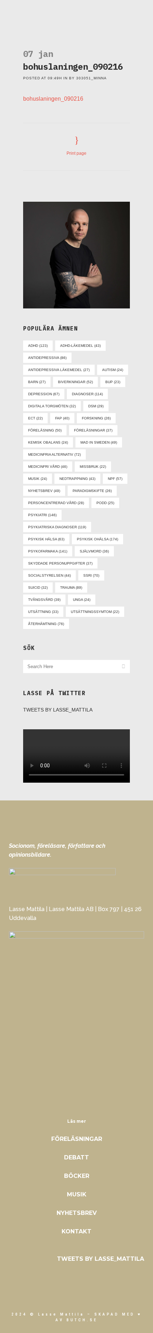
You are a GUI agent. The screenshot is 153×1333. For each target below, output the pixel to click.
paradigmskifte (92, 491)
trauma (71, 587)
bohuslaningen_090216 (53, 99)
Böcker (76, 1176)
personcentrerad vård (56, 503)
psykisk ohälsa (97, 539)
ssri (91, 575)
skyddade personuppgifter (60, 563)
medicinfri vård (47, 467)
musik (37, 479)
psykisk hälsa (46, 539)
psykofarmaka (47, 551)
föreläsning (45, 430)
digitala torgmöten (52, 406)
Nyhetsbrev (77, 1213)
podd (105, 503)
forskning (96, 418)
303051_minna (91, 78)
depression (43, 394)
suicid (38, 587)
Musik (76, 1194)
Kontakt (76, 1231)
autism (112, 370)
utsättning (43, 612)
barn (37, 382)
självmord (94, 551)
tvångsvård (44, 600)
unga (81, 600)
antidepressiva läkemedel (59, 370)
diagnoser (87, 394)
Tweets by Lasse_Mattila (58, 710)
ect (35, 418)
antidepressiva (47, 358)
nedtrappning (77, 479)
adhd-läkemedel (80, 346)
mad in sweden (98, 442)
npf (115, 479)
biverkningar (75, 382)
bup (112, 382)
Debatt (76, 1157)
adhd (38, 346)
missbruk (93, 467)
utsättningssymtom (95, 612)
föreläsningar (93, 430)
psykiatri (42, 515)
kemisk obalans (48, 442)
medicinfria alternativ (54, 454)
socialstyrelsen (49, 575)
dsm (96, 406)
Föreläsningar (76, 1139)
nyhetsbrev (44, 491)
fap (62, 418)
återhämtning (46, 624)
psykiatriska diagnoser (57, 527)
